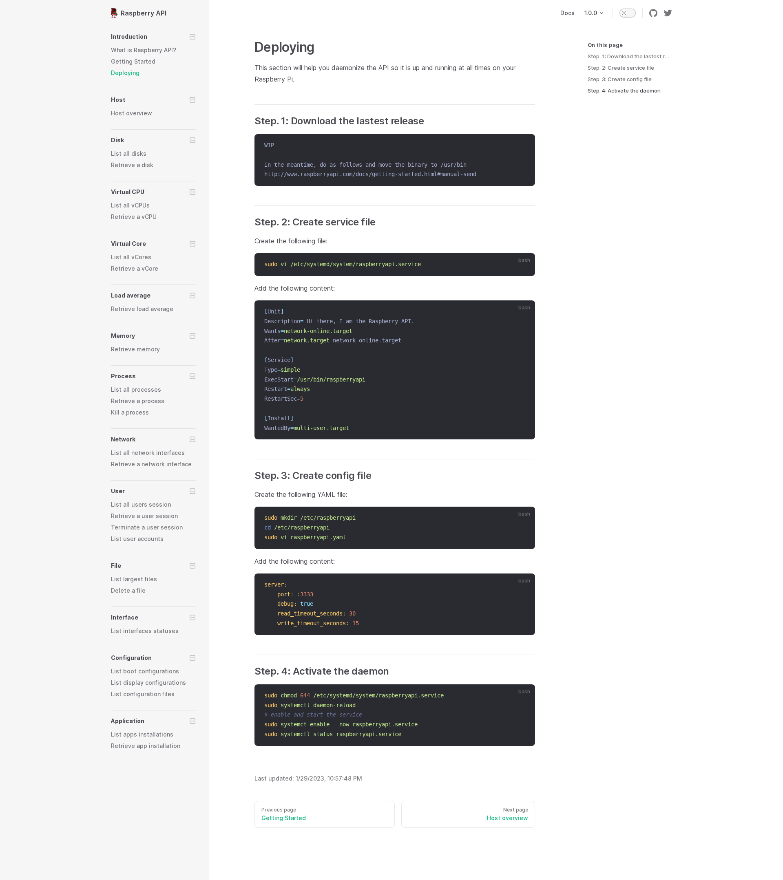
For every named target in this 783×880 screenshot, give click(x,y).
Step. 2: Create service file (621, 67)
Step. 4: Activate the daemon (624, 90)
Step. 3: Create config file (620, 79)
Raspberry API (143, 13)
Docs (567, 12)
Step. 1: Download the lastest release (630, 56)
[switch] (627, 13)
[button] (153, 36)
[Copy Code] (523, 145)
